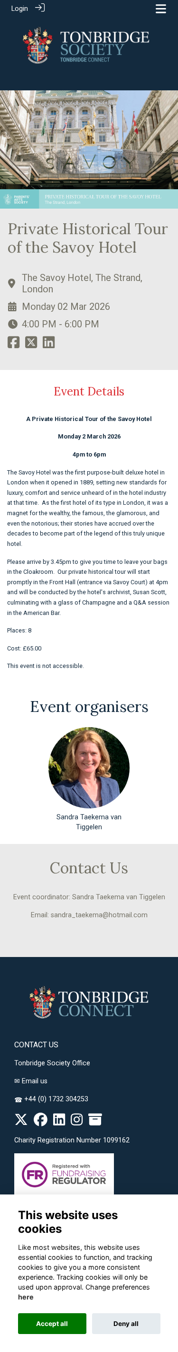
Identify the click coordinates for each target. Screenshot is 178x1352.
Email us (34, 1081)
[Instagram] (77, 1122)
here (26, 1297)
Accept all (52, 1323)
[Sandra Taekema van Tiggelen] (89, 767)
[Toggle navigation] (161, 8)
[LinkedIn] (59, 1122)
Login (19, 9)
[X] (21, 1122)
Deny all (126, 1323)
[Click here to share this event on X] (31, 345)
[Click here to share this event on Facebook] (13, 345)
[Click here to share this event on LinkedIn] (49, 345)
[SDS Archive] (95, 1122)
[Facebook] (40, 1122)
